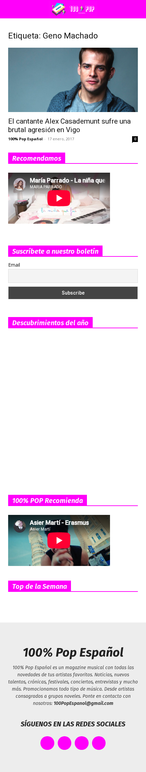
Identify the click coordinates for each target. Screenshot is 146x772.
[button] (11, 9)
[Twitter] (65, 743)
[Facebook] (47, 743)
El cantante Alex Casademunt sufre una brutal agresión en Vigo (69, 125)
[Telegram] (99, 743)
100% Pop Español (25, 138)
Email (14, 265)
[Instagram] (82, 743)
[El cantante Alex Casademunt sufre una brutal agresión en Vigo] (73, 80)
